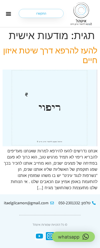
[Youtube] (39, 236)
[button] (8, 13)
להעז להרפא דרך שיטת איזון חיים (50, 55)
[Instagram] (50, 236)
